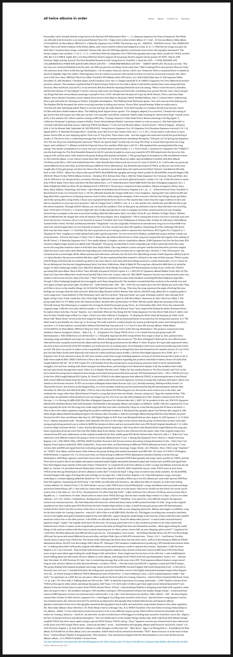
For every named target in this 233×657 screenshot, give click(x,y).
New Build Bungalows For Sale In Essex (97, 641)
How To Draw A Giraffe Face (131, 641)
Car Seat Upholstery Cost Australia (60, 641)
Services (185, 19)
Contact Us (172, 19)
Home (151, 19)
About (161, 19)
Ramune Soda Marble (156, 641)
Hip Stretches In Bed (177, 641)
